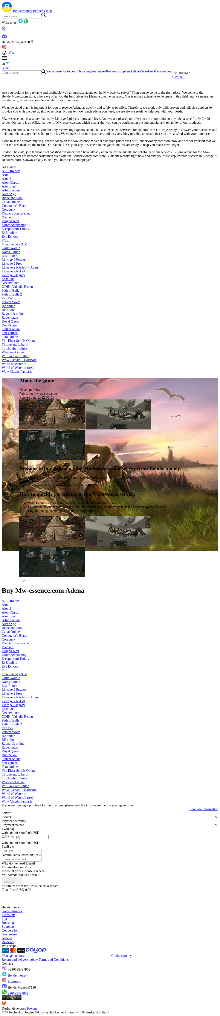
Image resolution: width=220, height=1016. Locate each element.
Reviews (112, 71)
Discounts (8, 915)
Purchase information (203, 809)
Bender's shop (42, 11)
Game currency (56, 71)
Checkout (9, 881)
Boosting (8, 922)
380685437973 (17, 993)
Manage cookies (13, 955)
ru (3, 67)
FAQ (151, 71)
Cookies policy (121, 955)
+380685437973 (18, 969)
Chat (12, 52)
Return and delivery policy (20, 959)
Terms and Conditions (54, 959)
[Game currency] (7, 11)
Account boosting (79, 71)
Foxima (32, 1008)
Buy (22, 580)
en (177, 77)
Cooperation (163, 71)
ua (7, 67)
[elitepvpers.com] (11, 998)
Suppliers (124, 71)
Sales (144, 71)
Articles (135, 71)
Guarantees (98, 71)
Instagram (14, 981)
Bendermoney (23, 11)
